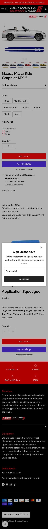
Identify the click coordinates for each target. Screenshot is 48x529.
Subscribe (24, 279)
